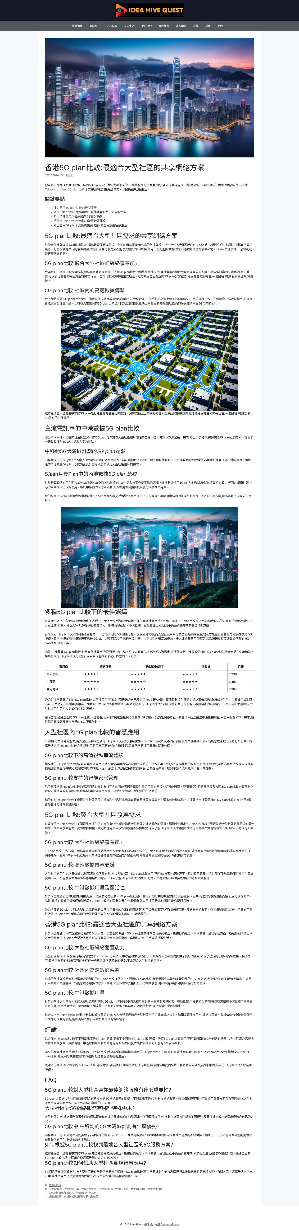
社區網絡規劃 (105, 1188)
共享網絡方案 (71, 1188)
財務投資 (112, 25)
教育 (208, 25)
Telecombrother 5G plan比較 (64, 189)
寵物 (195, 25)
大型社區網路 (88, 1188)
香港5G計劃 (121, 1188)
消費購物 (181, 25)
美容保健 (146, 25)
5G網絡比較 (55, 1188)
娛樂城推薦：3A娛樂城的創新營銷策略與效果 (73, 1196)
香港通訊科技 (155, 1188)
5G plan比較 (68, 221)
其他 (220, 25)
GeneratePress (170, 1224)
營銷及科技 (55, 1185)
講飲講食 (164, 25)
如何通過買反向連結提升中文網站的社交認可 (73, 1192)
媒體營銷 (77, 25)
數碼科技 (94, 25)
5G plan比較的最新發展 (81, 207)
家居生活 (129, 25)
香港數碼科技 (138, 1188)
